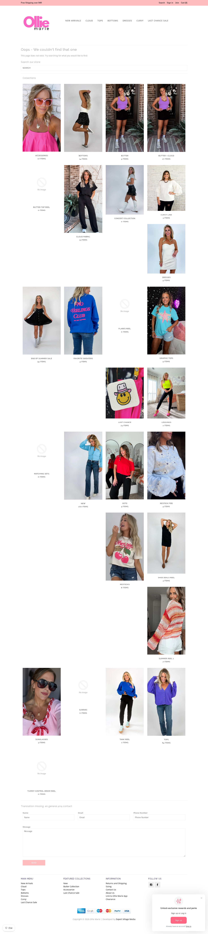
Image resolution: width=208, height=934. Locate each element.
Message (26, 827)
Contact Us (111, 889)
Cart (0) (184, 3)
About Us (110, 892)
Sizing (108, 886)
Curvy (140, 20)
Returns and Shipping (116, 883)
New (65, 883)
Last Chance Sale (158, 20)
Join (177, 3)
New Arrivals (73, 20)
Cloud (89, 20)
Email (80, 813)
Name (25, 813)
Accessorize (68, 889)
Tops (100, 20)
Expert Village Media (125, 919)
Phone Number (140, 813)
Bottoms (113, 20)
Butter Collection (71, 886)
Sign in (170, 3)
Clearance (110, 899)
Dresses (127, 20)
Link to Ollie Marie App (116, 896)
